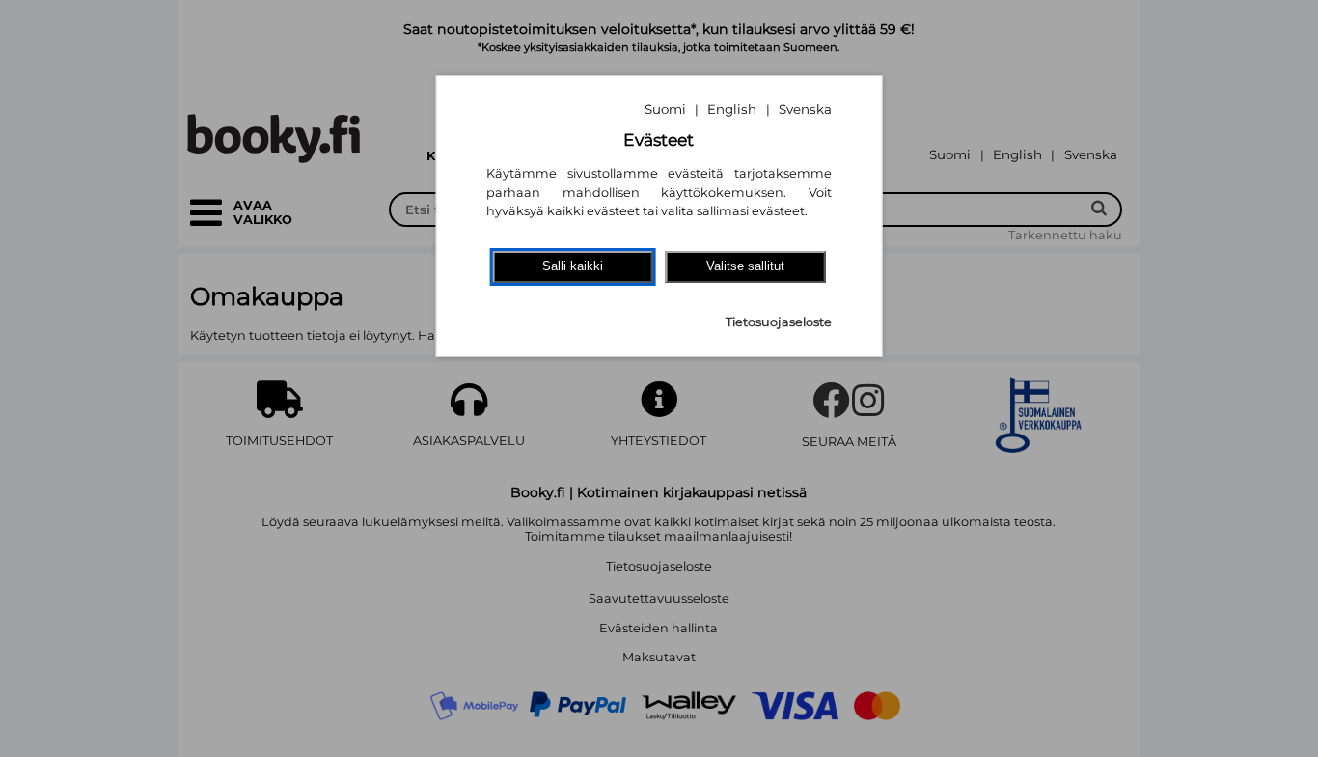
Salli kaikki (572, 266)
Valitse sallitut (745, 266)
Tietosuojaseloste (779, 322)
